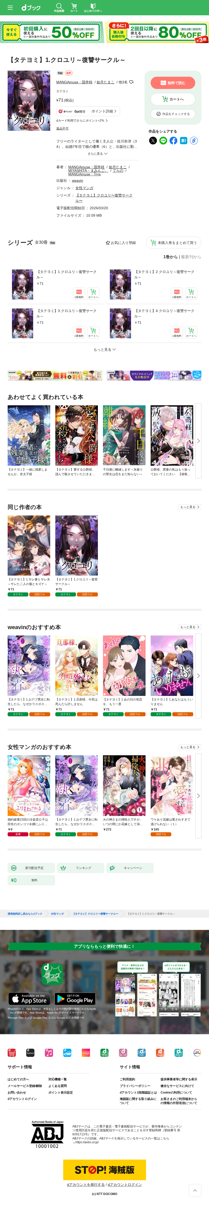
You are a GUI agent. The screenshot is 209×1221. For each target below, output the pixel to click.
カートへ (176, 99)
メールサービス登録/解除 (25, 1086)
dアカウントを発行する (86, 1185)
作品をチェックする (176, 114)
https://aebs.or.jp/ (87, 1142)
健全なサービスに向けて (177, 1086)
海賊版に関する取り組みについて (138, 1101)
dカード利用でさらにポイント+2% (80, 120)
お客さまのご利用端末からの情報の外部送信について (179, 1101)
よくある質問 (57, 1086)
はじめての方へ (18, 1079)
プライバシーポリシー (135, 1086)
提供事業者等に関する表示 (179, 1079)
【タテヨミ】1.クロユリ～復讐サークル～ (66, 274)
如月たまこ (105, 82)
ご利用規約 (127, 1079)
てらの (118, 170)
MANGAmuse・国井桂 (74, 82)
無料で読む (177, 83)
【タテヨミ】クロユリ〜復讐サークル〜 (95, 914)
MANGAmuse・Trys (84, 174)
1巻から (170, 257)
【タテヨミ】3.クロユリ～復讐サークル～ (66, 313)
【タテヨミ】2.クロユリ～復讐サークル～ (164, 274)
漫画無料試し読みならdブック (25, 914)
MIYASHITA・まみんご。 (88, 170)
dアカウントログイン (22, 1099)
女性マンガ (84, 188)
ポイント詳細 (102, 111)
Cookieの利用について (176, 1092)
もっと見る (187, 507)
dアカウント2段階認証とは (138, 1092)
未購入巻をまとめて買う (177, 243)
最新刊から (191, 257)
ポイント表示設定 (60, 1092)
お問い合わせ (17, 1092)
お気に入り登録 (123, 243)
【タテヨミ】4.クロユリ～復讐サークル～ (164, 313)
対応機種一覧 (57, 1079)
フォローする (131, 82)
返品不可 (62, 128)
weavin (77, 180)
